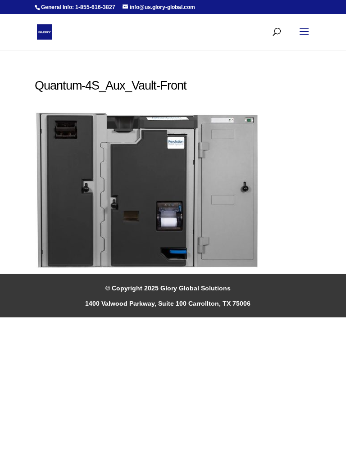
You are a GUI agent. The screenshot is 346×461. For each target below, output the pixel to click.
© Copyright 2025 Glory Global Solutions (168, 288)
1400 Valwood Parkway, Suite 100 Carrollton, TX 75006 (167, 303)
